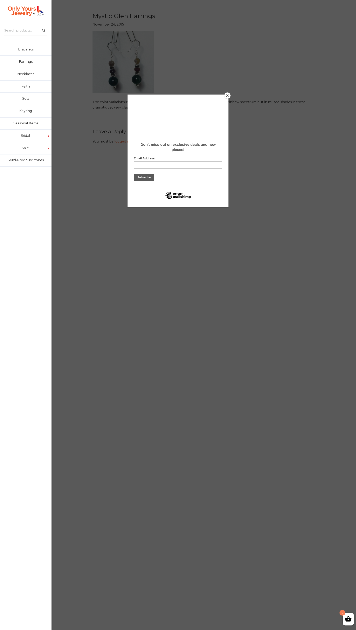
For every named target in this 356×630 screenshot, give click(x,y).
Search (43, 30)
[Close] (227, 95)
